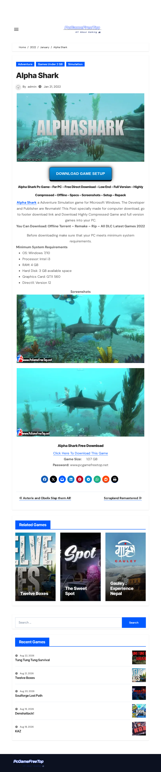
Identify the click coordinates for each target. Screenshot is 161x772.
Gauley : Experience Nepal (122, 588)
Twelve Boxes (34, 593)
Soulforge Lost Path (28, 695)
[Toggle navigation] (16, 29)
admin (32, 87)
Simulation (75, 64)
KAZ (18, 731)
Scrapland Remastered (121, 498)
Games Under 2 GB (50, 64)
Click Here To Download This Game (80, 453)
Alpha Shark (27, 202)
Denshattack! (24, 713)
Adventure (25, 64)
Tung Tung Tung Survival (32, 660)
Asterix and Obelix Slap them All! (46, 498)
